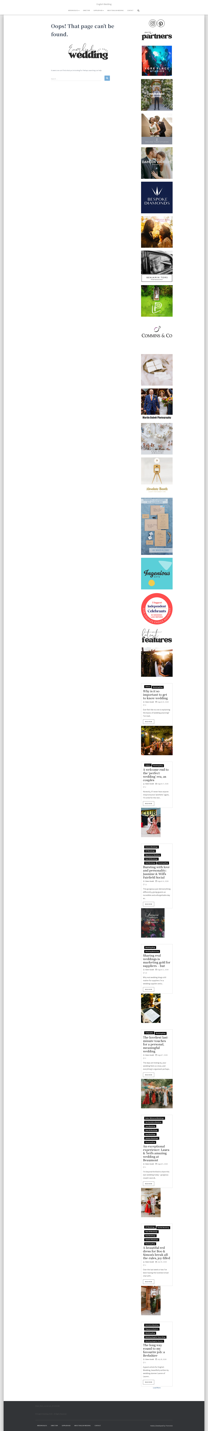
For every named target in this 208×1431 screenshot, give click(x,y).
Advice (147, 686)
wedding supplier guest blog (155, 1337)
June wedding (150, 1126)
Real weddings (150, 863)
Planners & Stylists (151, 1329)
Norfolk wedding (163, 1228)
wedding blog (157, 687)
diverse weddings (151, 847)
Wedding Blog (73, 10)
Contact (130, 10)
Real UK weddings (151, 859)
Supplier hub (98, 10)
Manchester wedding (152, 855)
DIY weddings (150, 851)
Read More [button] (148, 721)
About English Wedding (115, 10)
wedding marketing (152, 951)
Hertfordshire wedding (153, 1122)
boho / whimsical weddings (154, 1118)
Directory (86, 10)
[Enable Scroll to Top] (203, 1426)
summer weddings (151, 1138)
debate (147, 765)
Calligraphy (149, 1033)
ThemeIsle (169, 1426)
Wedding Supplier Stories (154, 1341)
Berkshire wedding (152, 1325)
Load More (157, 1388)
